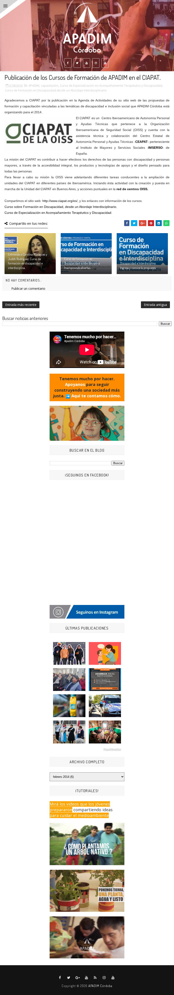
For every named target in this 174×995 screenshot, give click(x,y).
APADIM (34, 85)
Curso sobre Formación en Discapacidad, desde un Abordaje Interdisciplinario (60, 207)
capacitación (49, 85)
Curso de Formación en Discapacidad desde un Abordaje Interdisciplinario (56, 90)
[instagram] (95, 63)
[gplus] (77, 977)
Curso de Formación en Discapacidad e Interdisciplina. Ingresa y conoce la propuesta (138, 263)
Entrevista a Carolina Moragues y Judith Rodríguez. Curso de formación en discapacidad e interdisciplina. (27, 261)
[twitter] (77, 63)
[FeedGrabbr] (87, 749)
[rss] (95, 977)
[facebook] (68, 63)
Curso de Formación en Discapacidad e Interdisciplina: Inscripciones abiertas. (82, 263)
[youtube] (86, 63)
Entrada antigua (155, 304)
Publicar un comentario (28, 288)
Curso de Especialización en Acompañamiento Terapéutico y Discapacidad (111, 85)
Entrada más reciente (20, 304)
